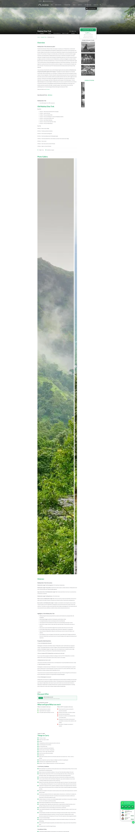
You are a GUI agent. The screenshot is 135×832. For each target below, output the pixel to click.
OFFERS (49, 33)
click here (48, 89)
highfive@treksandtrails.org (48, 1)
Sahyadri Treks (43, 37)
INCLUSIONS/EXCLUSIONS (57, 33)
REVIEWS (73, 33)
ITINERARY (42, 33)
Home (38, 37)
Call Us (40, 1)
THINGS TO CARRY (65, 33)
